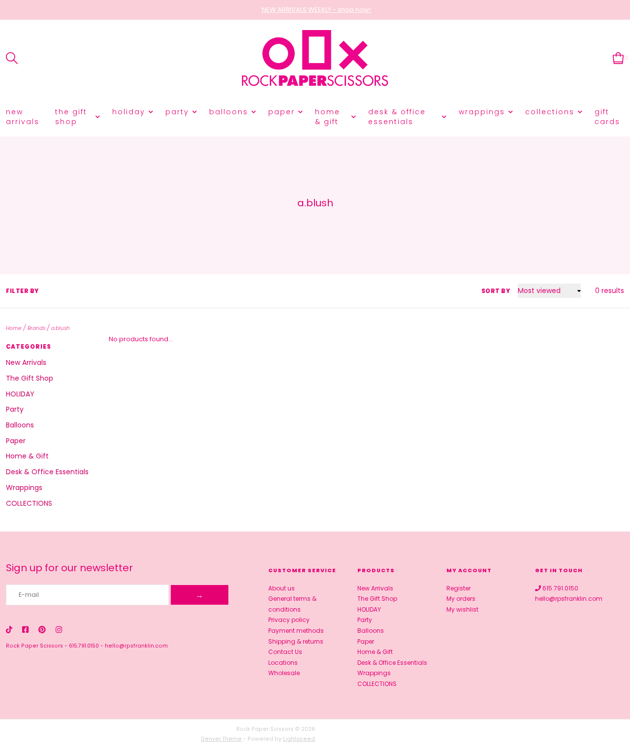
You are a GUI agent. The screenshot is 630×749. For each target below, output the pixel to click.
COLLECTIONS (549, 112)
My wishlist (462, 609)
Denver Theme (221, 739)
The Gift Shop (71, 117)
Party (177, 112)
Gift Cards (607, 117)
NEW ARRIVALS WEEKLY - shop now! (316, 9)
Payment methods (296, 630)
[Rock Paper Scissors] (315, 58)
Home (14, 328)
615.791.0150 (84, 646)
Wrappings (482, 112)
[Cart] (618, 58)
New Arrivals (22, 117)
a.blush (60, 328)
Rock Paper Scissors (34, 646)
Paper (281, 112)
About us (281, 588)
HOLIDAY (128, 112)
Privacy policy (289, 620)
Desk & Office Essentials (397, 117)
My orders (460, 598)
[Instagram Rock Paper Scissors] (59, 629)
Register (458, 588)
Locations (283, 662)
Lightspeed (299, 739)
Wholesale (284, 673)
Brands (36, 328)
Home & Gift (327, 117)
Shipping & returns (295, 641)
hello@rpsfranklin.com (136, 646)
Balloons (228, 112)
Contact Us (285, 652)
